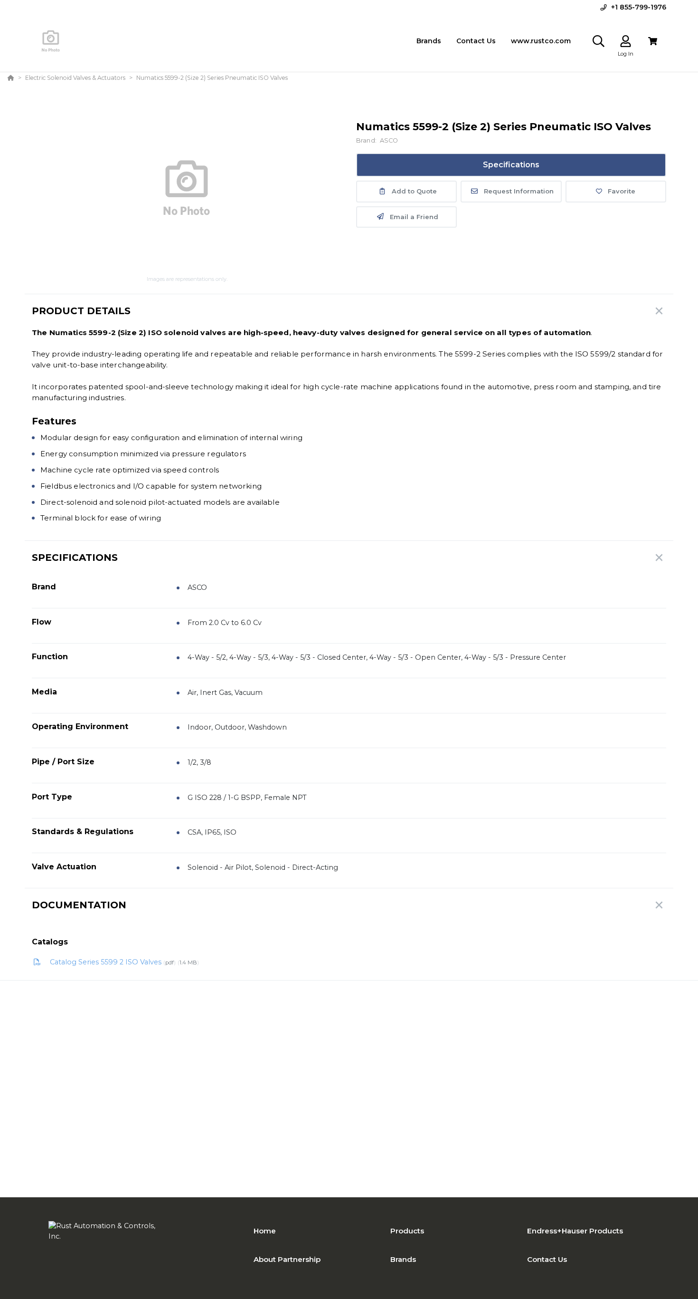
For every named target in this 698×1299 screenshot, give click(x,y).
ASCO (389, 140)
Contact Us (547, 1259)
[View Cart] (652, 41)
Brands (403, 1259)
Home (265, 1230)
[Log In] (625, 41)
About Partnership (287, 1259)
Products (407, 1230)
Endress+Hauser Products (575, 1230)
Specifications (511, 164)
